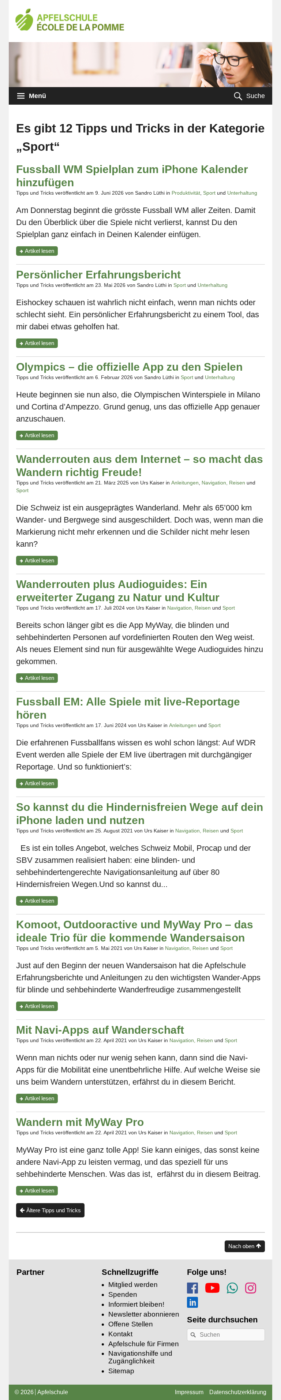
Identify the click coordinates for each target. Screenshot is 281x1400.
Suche (255, 96)
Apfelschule (52, 1392)
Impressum (189, 1392)
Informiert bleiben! (136, 1304)
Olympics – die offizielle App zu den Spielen (129, 367)
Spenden (122, 1294)
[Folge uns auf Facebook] (192, 1287)
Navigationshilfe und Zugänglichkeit (140, 1357)
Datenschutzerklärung (237, 1392)
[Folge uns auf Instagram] (250, 1287)
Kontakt (120, 1334)
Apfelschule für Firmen (143, 1344)
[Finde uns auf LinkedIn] (192, 1301)
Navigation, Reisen (223, 483)
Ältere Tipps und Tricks (53, 1210)
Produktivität (186, 193)
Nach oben (241, 1246)
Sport (209, 193)
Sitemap (121, 1371)
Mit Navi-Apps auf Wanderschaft (100, 1030)
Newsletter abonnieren (143, 1314)
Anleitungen (185, 483)
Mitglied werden (133, 1284)
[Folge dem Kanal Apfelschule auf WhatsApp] (232, 1287)
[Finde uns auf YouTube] (212, 1286)
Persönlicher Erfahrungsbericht (98, 275)
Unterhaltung (242, 193)
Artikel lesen (41, 251)
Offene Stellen (130, 1324)
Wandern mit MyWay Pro (80, 1122)
